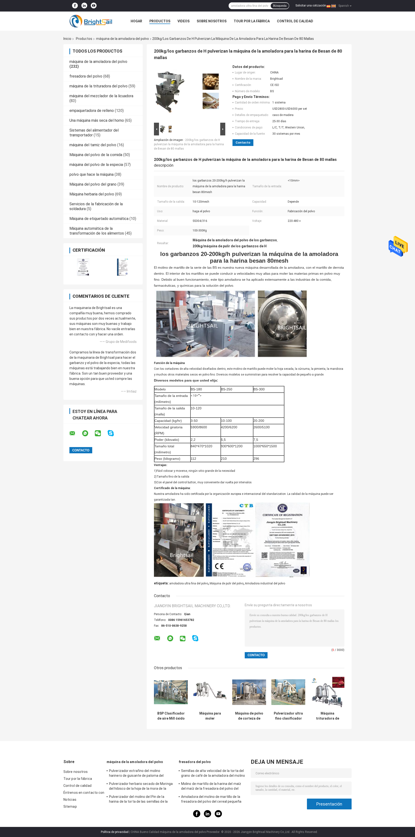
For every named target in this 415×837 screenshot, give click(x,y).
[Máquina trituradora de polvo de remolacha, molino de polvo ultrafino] (327, 692)
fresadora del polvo (85, 76)
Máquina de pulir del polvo (227, 583)
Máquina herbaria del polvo (91, 194)
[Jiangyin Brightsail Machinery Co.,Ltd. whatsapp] (88, 433)
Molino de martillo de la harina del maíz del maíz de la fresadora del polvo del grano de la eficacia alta (211, 787)
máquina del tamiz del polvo (92, 145)
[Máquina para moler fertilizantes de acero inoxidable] (210, 692)
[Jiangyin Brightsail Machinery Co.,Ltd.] (89, 21)
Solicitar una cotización (310, 5)
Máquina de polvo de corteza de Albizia (249, 716)
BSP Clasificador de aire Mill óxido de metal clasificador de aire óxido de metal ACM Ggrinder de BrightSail (171, 716)
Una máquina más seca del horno (96, 120)
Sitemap (70, 806)
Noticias (69, 799)
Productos (159, 21)
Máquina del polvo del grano (92, 184)
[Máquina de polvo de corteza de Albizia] (249, 692)
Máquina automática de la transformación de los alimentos (96, 231)
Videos (183, 21)
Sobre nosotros (211, 21)
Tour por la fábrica (252, 21)
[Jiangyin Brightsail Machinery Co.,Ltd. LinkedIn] (84, 6)
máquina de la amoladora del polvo (122, 39)
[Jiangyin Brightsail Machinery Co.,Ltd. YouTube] (93, 6)
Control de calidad (295, 21)
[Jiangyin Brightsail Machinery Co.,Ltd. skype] (114, 433)
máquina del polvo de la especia (96, 164)
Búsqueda (280, 5)
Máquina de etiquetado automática (98, 218)
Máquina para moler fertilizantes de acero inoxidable (210, 716)
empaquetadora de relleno (91, 110)
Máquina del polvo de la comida (95, 154)
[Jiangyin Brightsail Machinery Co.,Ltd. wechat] (101, 433)
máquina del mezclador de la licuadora (101, 96)
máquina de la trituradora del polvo (98, 86)
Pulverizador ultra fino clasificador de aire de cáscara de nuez (288, 716)
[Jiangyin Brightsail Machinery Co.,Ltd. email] (75, 433)
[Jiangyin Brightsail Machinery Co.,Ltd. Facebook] (75, 6)
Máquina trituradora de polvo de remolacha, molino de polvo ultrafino (327, 716)
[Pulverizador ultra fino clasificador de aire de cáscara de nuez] (288, 692)
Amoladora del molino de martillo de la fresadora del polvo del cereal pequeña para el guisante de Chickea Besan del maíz (211, 800)
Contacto (243, 142)
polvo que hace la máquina (91, 174)
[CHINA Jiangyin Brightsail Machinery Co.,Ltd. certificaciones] (83, 267)
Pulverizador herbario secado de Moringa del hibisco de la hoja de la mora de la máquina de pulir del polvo (141, 787)
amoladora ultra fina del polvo (188, 583)
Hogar (136, 21)
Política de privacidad (114, 832)
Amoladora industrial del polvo (265, 583)
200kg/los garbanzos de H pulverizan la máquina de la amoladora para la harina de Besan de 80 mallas (189, 144)
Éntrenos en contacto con (83, 793)
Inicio (67, 39)
